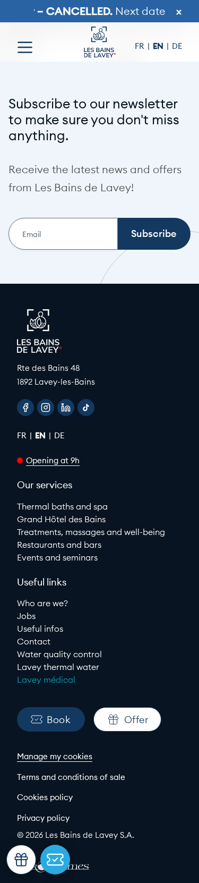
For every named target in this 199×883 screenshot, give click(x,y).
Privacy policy (43, 818)
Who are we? (42, 603)
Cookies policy (45, 797)
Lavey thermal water (58, 666)
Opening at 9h (53, 460)
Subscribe (154, 233)
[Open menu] (25, 47)
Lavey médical (46, 679)
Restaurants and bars (59, 544)
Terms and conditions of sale (71, 777)
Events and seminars (57, 557)
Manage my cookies (54, 756)
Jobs (26, 615)
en (159, 46)
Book (59, 720)
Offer (136, 720)
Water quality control (59, 654)
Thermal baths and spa (62, 506)
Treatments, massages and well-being (91, 532)
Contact (33, 641)
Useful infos (40, 628)
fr (140, 46)
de (177, 46)
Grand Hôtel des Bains (61, 519)
